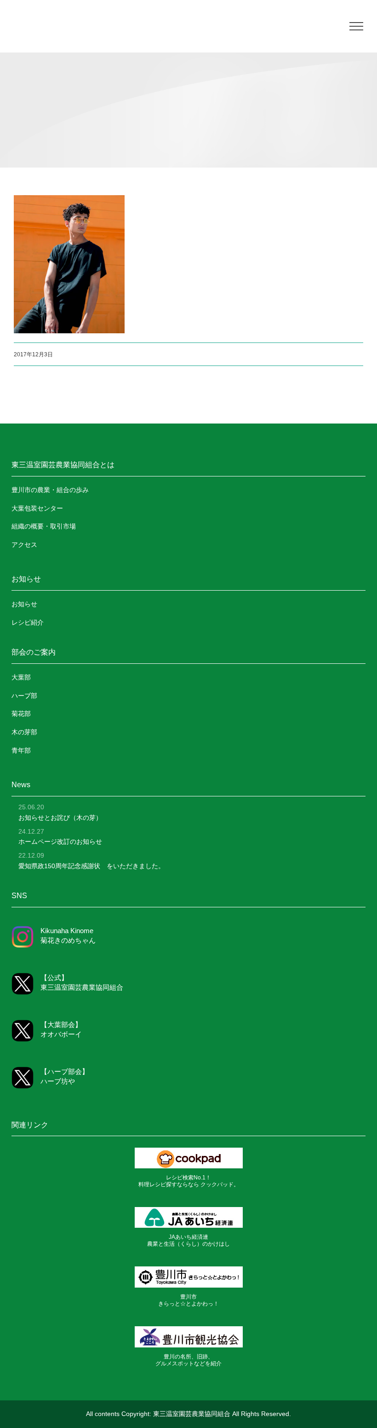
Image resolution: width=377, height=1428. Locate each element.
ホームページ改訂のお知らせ (60, 841)
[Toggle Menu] (356, 26)
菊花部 (21, 713)
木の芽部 (24, 732)
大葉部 (21, 677)
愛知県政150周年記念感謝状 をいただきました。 (91, 866)
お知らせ (24, 604)
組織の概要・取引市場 (43, 526)
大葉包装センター (37, 508)
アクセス (24, 544)
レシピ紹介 (27, 622)
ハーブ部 (24, 695)
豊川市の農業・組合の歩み (50, 490)
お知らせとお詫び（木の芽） (60, 817)
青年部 (21, 750)
